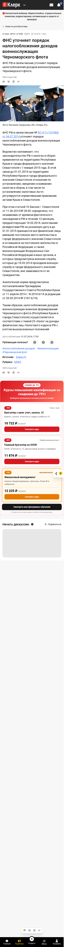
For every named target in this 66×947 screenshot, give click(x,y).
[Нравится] (8, 81)
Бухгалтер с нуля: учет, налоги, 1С (24, 412)
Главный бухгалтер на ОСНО (20, 444)
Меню (44, 944)
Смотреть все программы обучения (32, 507)
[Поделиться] (18, 81)
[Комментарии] (3, 81)
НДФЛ (27, 34)
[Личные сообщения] (51, 4)
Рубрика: (7, 362)
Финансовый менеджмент (19, 477)
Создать (31, 943)
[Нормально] (43, 342)
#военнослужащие (48, 348)
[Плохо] (52, 342)
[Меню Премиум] (24, 4)
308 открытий (9, 368)
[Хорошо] (35, 342)
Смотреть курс (32, 429)
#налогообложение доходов (18, 348)
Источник (8, 357)
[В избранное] (13, 81)
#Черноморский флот (14, 352)
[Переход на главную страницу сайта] (11, 5)
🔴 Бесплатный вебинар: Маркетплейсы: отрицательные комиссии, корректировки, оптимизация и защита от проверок (31, 16)
